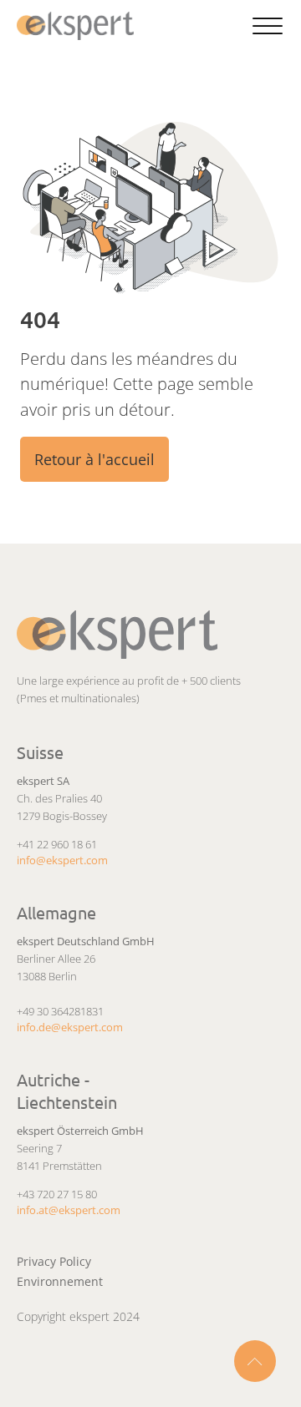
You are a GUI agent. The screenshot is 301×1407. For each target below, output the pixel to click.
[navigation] (79, 25)
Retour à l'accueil (94, 459)
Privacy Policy (54, 1261)
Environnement (60, 1281)
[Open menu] (267, 27)
